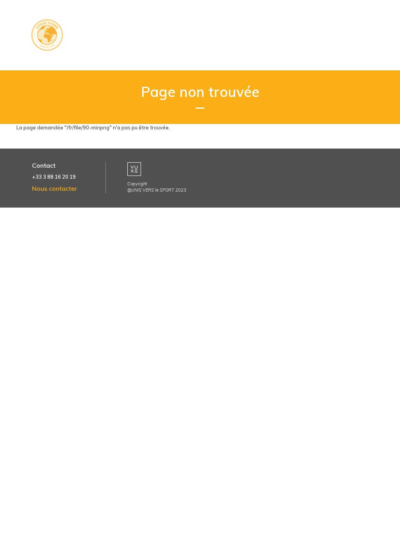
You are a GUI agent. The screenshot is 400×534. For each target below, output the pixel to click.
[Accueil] (49, 35)
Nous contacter (54, 188)
